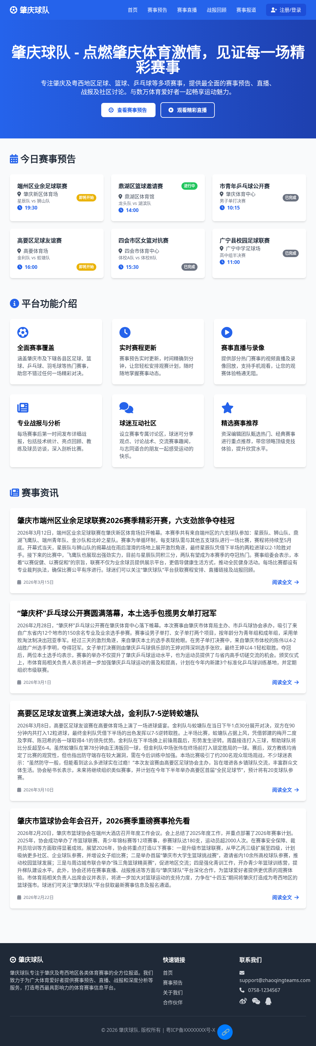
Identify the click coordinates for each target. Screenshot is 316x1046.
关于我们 (173, 992)
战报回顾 (217, 9)
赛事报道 (246, 9)
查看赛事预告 (132, 110)
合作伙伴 (173, 1002)
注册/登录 (289, 9)
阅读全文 (282, 582)
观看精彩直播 (191, 110)
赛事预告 (157, 9)
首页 (133, 9)
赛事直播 (187, 9)
